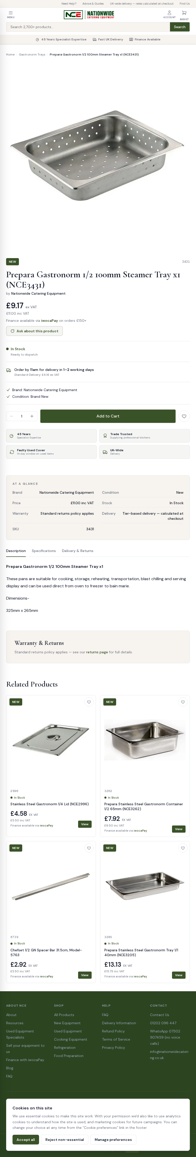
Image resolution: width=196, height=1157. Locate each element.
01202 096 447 (163, 1023)
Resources (14, 1023)
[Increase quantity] (32, 416)
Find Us (185, 3)
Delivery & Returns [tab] (77, 550)
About (11, 1014)
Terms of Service (116, 1039)
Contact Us (159, 1014)
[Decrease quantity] (11, 416)
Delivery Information (119, 1023)
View (85, 824)
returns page (97, 652)
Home (10, 54)
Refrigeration (65, 1047)
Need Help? (69, 3)
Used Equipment (68, 1031)
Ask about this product (37, 331)
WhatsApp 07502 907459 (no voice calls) (165, 1037)
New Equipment (67, 1023)
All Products (64, 1014)
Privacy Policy (113, 1047)
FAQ (9, 1076)
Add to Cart (107, 416)
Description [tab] (16, 550)
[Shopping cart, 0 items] (184, 12)
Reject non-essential (64, 1139)
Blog (9, 1068)
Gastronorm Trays (32, 54)
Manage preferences (113, 1139)
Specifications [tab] (44, 550)
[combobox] (88, 26)
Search (180, 27)
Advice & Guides (93, 3)
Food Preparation (68, 1055)
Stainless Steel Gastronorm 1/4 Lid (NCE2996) (49, 804)
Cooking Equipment (70, 1039)
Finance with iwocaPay (25, 1059)
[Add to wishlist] (184, 416)
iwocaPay (49, 320)
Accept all (26, 1139)
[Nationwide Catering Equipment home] (89, 14)
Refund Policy (113, 1031)
